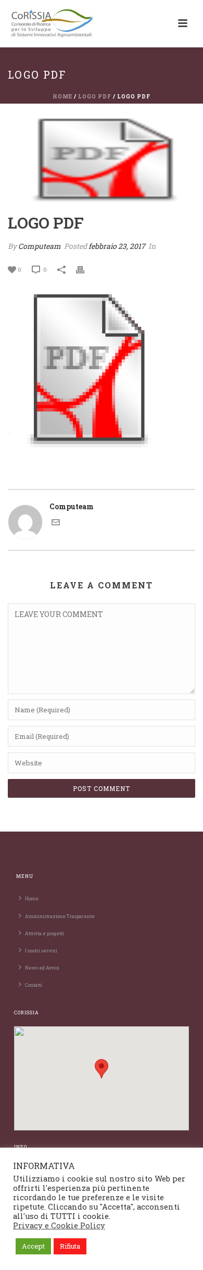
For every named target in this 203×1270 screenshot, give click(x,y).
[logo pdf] (101, 159)
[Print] (85, 269)
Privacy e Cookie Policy (59, 1225)
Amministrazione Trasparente (60, 916)
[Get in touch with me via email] (56, 524)
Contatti (33, 985)
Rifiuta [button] (70, 1246)
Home (62, 96)
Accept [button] (33, 1246)
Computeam (39, 246)
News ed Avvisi (42, 968)
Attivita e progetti (44, 933)
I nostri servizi (41, 950)
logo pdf (94, 96)
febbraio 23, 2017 (116, 246)
